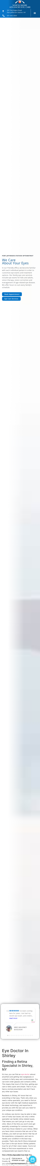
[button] (34, 13)
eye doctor (25, 1074)
